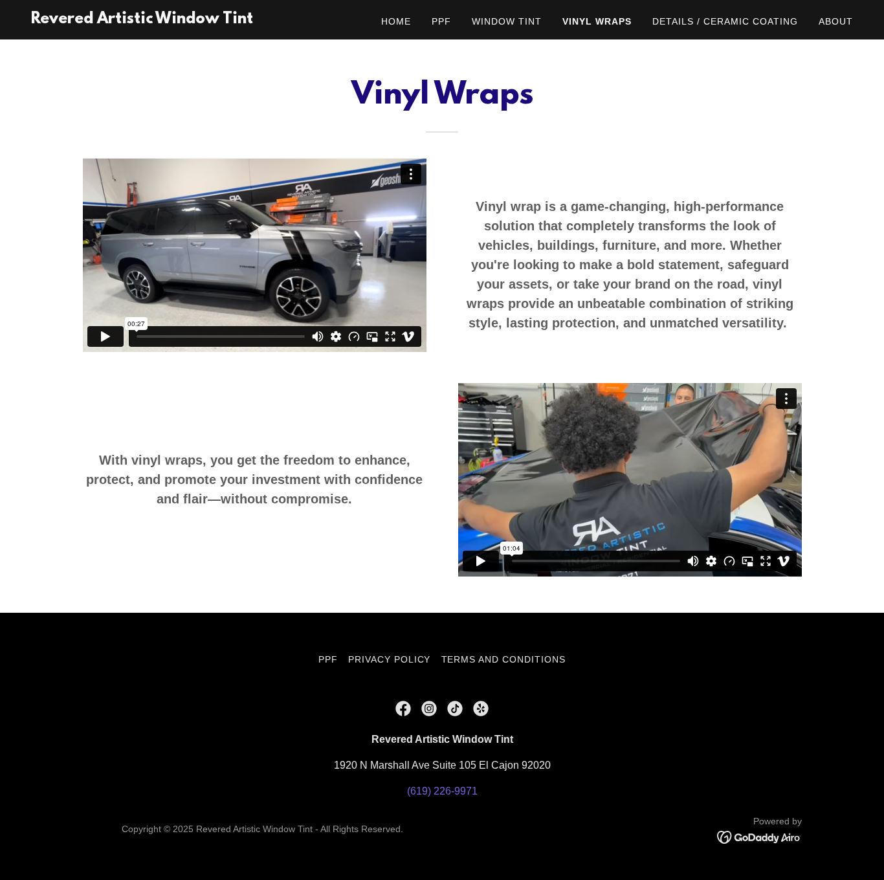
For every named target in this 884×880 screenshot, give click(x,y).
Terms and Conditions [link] (503, 659)
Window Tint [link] (507, 21)
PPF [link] (441, 21)
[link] (142, 19)
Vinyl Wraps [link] (597, 21)
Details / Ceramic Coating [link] (725, 21)
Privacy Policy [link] (389, 659)
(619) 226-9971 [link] (442, 791)
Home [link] (396, 21)
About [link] (836, 21)
